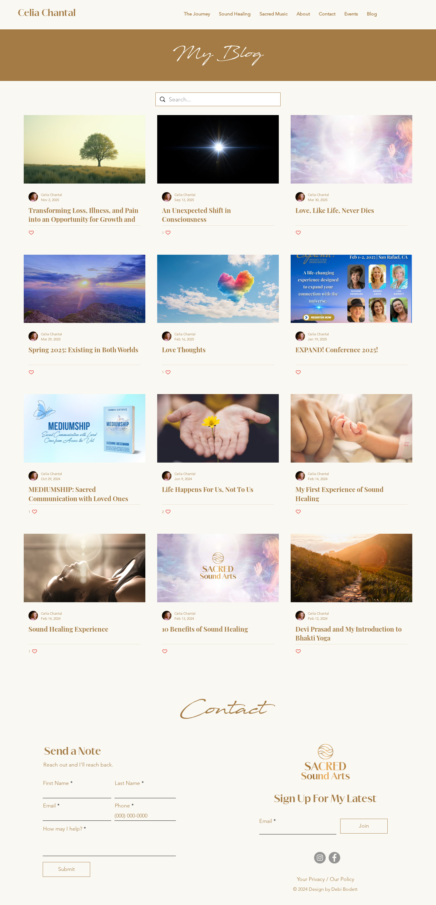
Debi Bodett (344, 889)
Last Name (127, 783)
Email (49, 805)
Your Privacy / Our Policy (325, 879)
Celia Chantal (47, 13)
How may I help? (62, 828)
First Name (56, 783)
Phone (122, 805)
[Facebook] (334, 857)
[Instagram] (320, 857)
